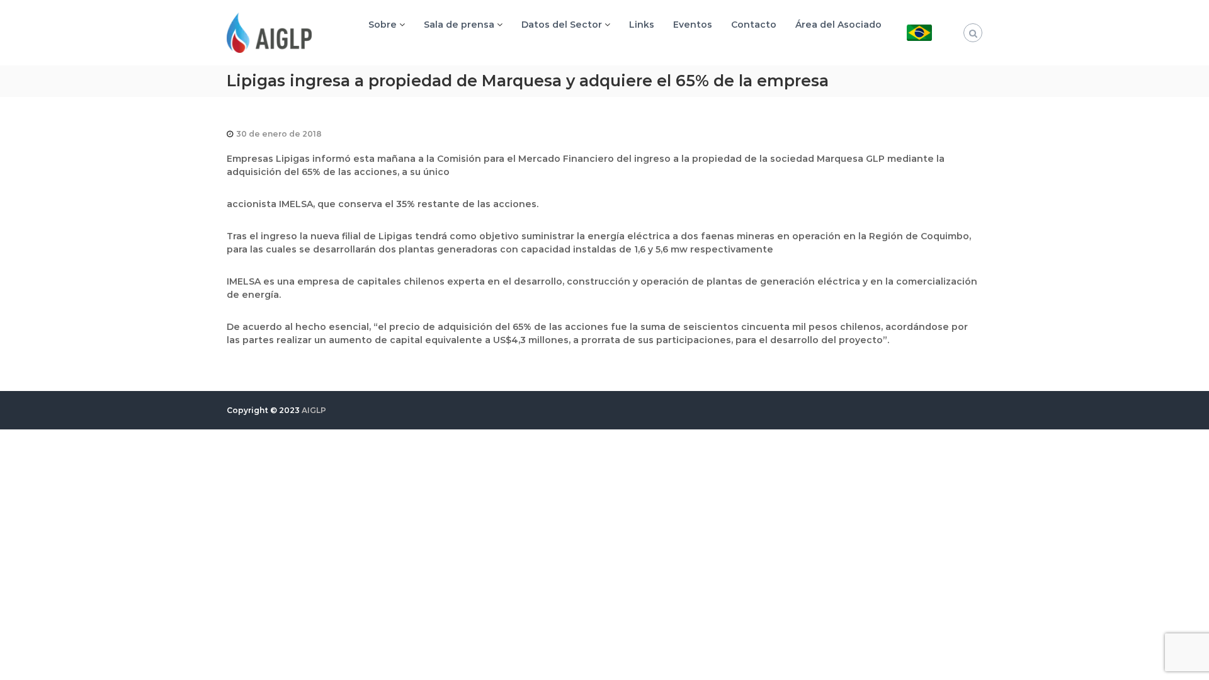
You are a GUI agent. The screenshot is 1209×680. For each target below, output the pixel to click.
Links (641, 24)
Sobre (382, 24)
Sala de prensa (459, 24)
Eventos (692, 24)
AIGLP (314, 410)
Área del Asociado (838, 24)
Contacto (753, 24)
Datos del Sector (561, 24)
